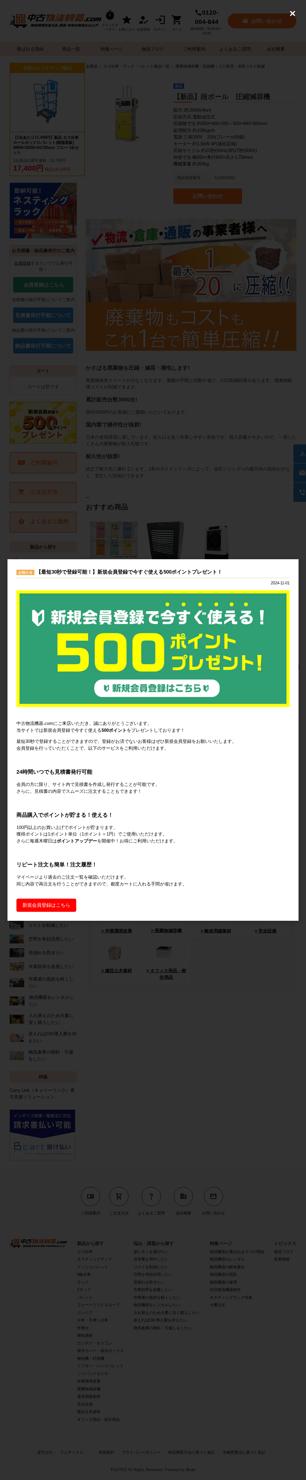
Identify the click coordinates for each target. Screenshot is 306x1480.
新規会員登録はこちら (46, 905)
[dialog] (153, 740)
